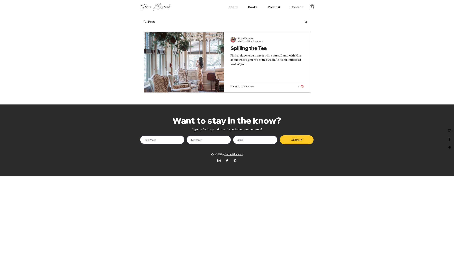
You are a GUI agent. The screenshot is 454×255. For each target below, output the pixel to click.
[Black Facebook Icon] (450, 139)
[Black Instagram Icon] (450, 131)
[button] (312, 6)
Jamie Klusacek (234, 154)
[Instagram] (219, 160)
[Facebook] (227, 160)
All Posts (150, 21)
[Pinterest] (450, 148)
